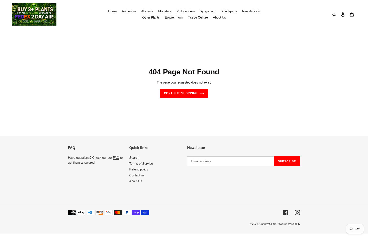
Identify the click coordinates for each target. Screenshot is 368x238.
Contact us (136, 175)
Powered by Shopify (288, 223)
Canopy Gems (267, 223)
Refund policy (138, 169)
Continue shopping (181, 93)
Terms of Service (141, 163)
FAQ (116, 157)
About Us (135, 181)
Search (134, 157)
